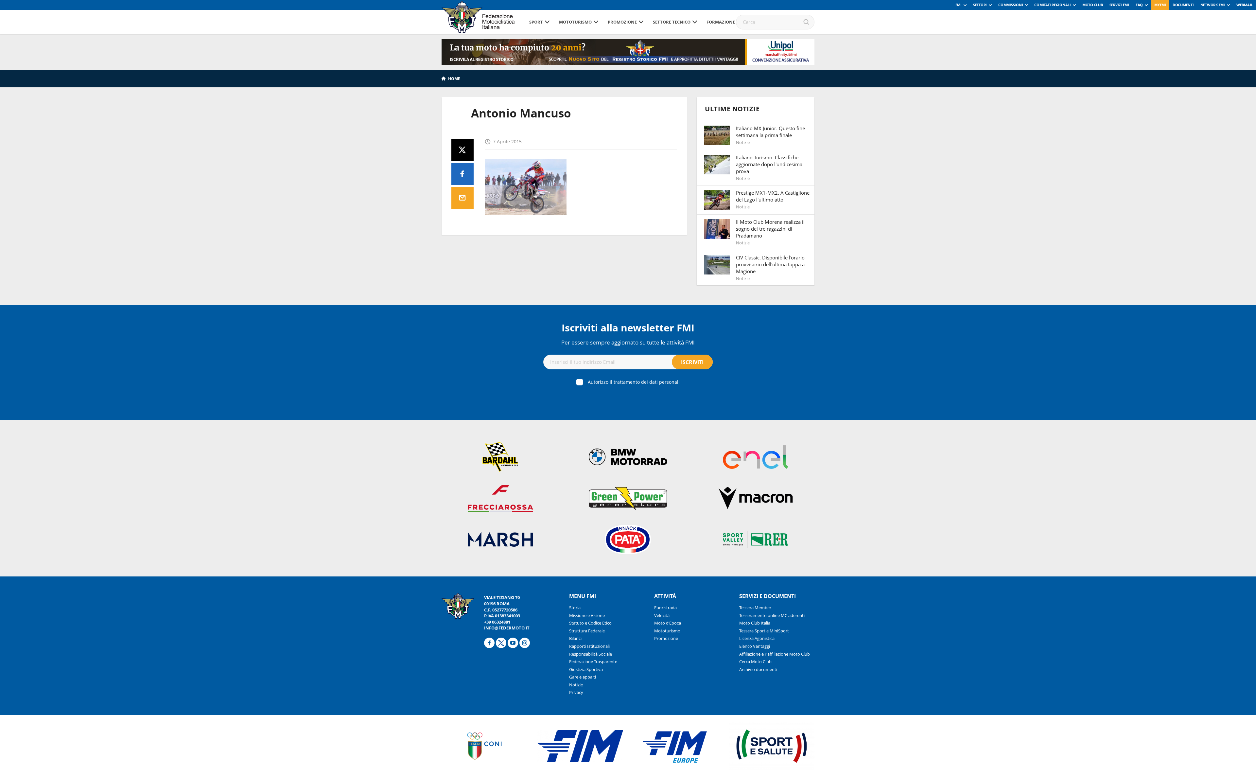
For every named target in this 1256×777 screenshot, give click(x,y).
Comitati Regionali (1052, 4)
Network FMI (1212, 4)
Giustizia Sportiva (586, 669)
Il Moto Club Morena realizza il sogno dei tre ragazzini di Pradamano (770, 229)
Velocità (662, 615)
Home (454, 78)
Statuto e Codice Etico (590, 623)
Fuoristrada (665, 607)
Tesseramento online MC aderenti (772, 615)
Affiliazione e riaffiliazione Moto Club (774, 654)
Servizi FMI (1119, 4)
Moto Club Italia (754, 623)
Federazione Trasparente (593, 661)
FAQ (1139, 4)
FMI (958, 4)
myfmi (1160, 4)
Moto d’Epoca (667, 623)
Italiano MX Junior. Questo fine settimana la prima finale (770, 131)
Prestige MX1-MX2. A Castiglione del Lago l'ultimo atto (773, 196)
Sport (536, 22)
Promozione (622, 22)
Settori (980, 4)
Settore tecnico (671, 22)
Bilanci (575, 638)
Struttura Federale (587, 631)
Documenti (1183, 4)
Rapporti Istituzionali (589, 646)
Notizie (576, 685)
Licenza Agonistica (757, 638)
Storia (575, 607)
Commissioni (1010, 4)
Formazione (720, 22)
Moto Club (1092, 4)
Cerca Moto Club (755, 661)
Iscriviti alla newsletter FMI (628, 327)
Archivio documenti (758, 669)
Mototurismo (575, 22)
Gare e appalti (582, 677)
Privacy (576, 692)
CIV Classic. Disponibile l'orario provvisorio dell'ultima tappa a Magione (770, 264)
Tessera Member (755, 607)
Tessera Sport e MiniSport (764, 631)
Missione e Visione (587, 615)
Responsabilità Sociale (590, 654)
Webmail (1244, 4)
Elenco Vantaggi (754, 646)
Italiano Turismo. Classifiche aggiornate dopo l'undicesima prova (769, 164)
